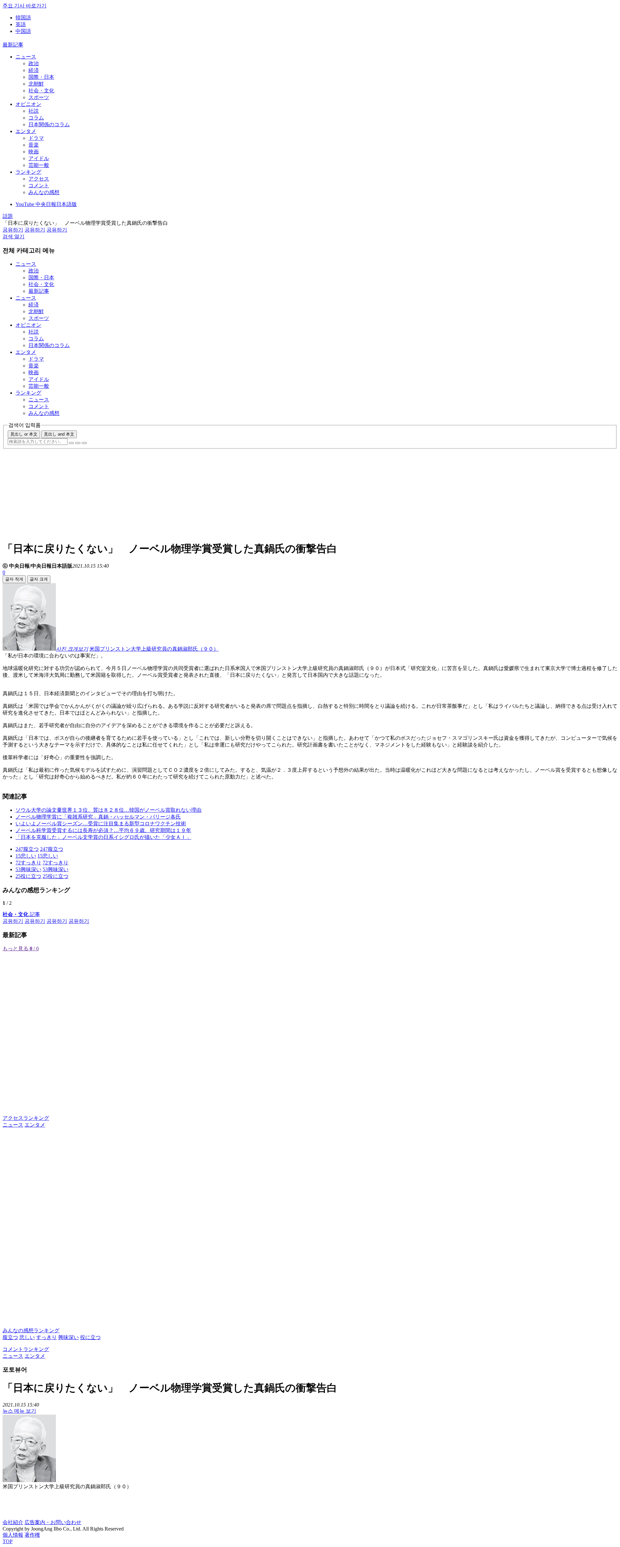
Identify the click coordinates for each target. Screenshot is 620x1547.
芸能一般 (38, 165)
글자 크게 (39, 579)
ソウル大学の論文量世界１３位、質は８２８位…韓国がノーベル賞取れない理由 (109, 810)
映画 (33, 151)
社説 (33, 111)
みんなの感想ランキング (31, 1330)
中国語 (23, 31)
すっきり (46, 1337)
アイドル (38, 158)
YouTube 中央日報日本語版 (46, 204)
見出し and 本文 (59, 434)
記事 (21, 914)
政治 (33, 63)
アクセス (38, 178)
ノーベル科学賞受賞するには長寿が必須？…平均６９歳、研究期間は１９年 (103, 830)
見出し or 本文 (23, 434)
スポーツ (38, 97)
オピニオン (28, 104)
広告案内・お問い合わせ (53, 1522)
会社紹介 (13, 1522)
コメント (38, 185)
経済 (33, 70)
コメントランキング (26, 1349)
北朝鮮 (36, 84)
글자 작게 (14, 579)
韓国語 (23, 17)
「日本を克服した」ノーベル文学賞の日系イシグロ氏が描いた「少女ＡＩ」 (103, 837)
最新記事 (13, 44)
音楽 (33, 145)
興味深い (68, 1337)
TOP (8, 1541)
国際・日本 (41, 77)
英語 (21, 24)
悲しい (27, 1337)
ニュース (26, 56)
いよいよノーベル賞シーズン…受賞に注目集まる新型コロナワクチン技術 (101, 823)
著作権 (32, 1535)
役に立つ (90, 1337)
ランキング (28, 172)
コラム (36, 117)
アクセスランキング (26, 1118)
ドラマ (36, 138)
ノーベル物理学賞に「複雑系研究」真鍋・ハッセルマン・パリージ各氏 (98, 817)
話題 (8, 216)
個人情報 (13, 1535)
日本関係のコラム (49, 124)
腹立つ (10, 1337)
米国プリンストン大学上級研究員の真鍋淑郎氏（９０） (154, 649)
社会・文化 (41, 90)
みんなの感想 (43, 192)
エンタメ (26, 131)
